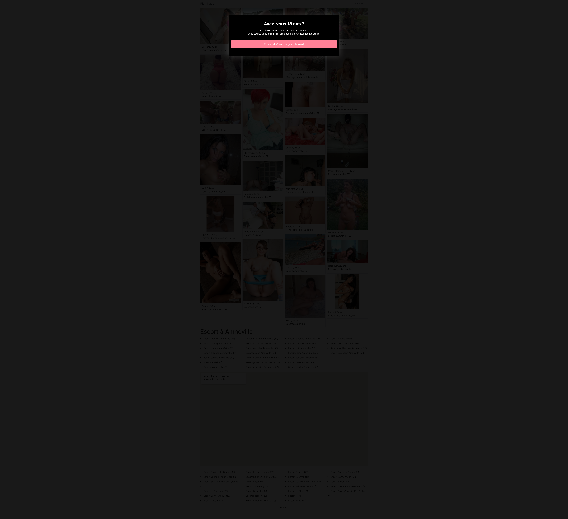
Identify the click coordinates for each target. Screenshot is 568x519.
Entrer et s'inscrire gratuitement (284, 44)
